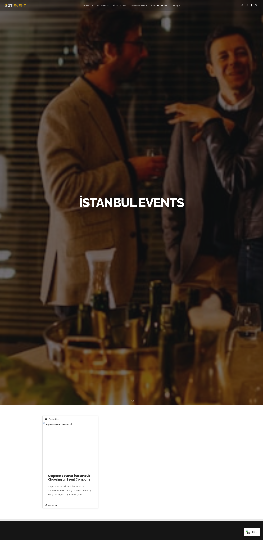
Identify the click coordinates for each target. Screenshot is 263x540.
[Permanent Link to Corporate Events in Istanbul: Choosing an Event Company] (70, 445)
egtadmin (52, 505)
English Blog (54, 419)
